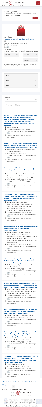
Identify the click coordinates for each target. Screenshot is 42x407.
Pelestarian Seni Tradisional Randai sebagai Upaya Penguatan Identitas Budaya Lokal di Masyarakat (20, 170)
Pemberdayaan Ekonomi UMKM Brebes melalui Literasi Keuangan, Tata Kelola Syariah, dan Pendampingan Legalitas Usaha (20, 334)
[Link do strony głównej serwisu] (13, 3)
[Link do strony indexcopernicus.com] (21, 393)
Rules (15, 381)
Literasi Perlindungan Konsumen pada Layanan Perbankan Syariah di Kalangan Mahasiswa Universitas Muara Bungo (21, 261)
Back (36, 18)
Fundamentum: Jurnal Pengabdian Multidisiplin (21, 14)
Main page (5, 381)
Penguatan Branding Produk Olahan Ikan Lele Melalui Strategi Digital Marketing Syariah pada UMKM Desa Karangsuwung (20, 311)
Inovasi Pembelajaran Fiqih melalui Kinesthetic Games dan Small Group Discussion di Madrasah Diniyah (20, 228)
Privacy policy (25, 381)
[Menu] (38, 3)
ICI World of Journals (10, 12)
